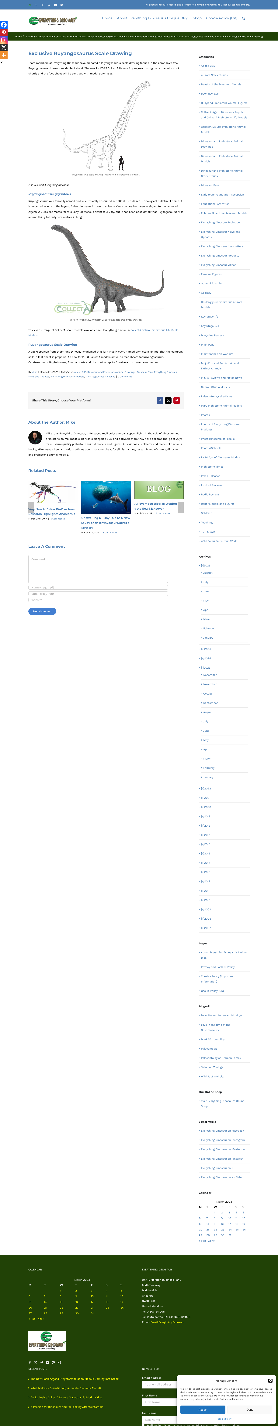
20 (200, 1229)
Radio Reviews (210, 494)
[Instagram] (4, 40)
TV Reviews (208, 531)
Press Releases (106, 376)
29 (215, 1235)
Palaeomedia (209, 1048)
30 (222, 1235)
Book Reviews (210, 93)
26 (244, 1229)
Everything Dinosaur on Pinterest (222, 1158)
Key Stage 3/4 (210, 326)
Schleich (206, 513)
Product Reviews (211, 485)
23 (222, 1229)
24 (230, 1229)
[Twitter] (35, 1362)
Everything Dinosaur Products (67, 376)
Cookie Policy (224, 1418)
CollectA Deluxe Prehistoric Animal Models (223, 129)
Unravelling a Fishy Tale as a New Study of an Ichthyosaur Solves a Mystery (105, 523)
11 (236, 1218)
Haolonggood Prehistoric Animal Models (221, 304)
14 (207, 1224)
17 (229, 1224)
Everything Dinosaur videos (218, 265)
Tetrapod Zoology (212, 1067)
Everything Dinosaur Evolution (220, 222)
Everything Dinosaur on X (217, 1168)
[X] (4, 47)
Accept (203, 1409)
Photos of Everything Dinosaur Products (220, 426)
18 (236, 1224)
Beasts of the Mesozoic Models (221, 84)
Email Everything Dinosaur (167, 1322)
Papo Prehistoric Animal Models (221, 405)
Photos (205, 415)
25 (237, 1229)
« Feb (202, 1240)
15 (215, 1224)
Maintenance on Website (217, 354)
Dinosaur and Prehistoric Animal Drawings (111, 372)
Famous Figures (211, 274)
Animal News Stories (214, 75)
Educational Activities (215, 204)
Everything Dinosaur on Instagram (223, 1140)
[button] (270, 1381)
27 (200, 1235)
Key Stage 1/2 (209, 316)
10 (229, 1218)
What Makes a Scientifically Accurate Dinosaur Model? (66, 1388)
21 (207, 1229)
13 (200, 1224)
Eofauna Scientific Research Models (224, 213)
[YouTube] (47, 1362)
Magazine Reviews (213, 335)
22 (215, 1229)
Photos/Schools (211, 448)
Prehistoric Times (212, 466)
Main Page (91, 376)
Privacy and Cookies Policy (218, 967)
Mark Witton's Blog (213, 1039)
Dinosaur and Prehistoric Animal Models (222, 158)
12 (243, 1218)
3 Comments (163, 513)
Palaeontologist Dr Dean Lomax (221, 1058)
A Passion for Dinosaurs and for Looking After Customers (67, 1407)
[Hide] (1, 62)
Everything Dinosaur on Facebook (222, 1130)
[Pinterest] (4, 32)
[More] (4, 55)
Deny (250, 1409)
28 (208, 1235)
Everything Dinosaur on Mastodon (223, 1149)
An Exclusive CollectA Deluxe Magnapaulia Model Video (66, 1397)
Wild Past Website (212, 1076)
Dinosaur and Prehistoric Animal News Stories (222, 173)
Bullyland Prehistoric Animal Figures (224, 103)
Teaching (207, 522)
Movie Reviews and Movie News (221, 377)
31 (229, 1235)
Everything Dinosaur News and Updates (220, 234)
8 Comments (110, 532)
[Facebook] (4, 25)
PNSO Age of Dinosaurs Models (221, 457)
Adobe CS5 (80, 372)
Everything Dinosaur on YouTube (221, 1177)
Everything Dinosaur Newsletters (222, 246)
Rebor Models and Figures (218, 503)
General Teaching (212, 283)
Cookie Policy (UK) (212, 991)
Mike (34, 372)
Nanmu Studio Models (215, 387)
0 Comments (125, 376)
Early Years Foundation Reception (222, 194)
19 (243, 1224)
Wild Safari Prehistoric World (219, 541)
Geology (206, 292)
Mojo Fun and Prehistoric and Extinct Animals (220, 365)
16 (222, 1224)
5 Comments (57, 518)
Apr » (211, 1240)
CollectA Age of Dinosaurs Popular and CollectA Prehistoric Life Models (224, 114)
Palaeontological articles (216, 396)
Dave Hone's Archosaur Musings (221, 1015)
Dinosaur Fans (145, 372)
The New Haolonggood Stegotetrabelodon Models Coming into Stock (75, 1379)
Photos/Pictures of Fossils (218, 438)
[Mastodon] (53, 1362)
